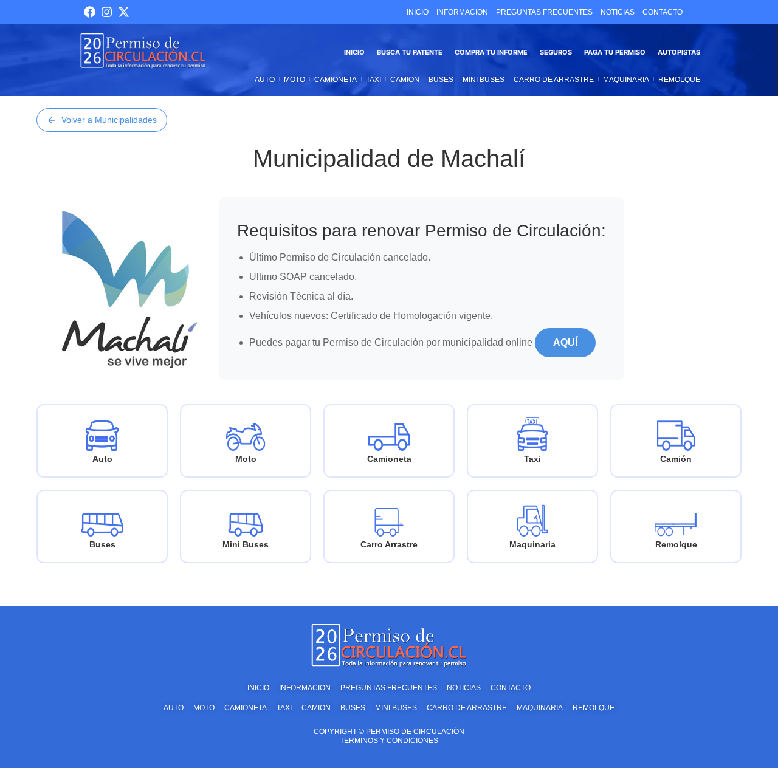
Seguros (556, 52)
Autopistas (679, 52)
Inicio (354, 52)
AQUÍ (565, 342)
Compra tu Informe (491, 52)
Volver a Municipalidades (109, 120)
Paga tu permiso (614, 52)
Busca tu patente (409, 52)
